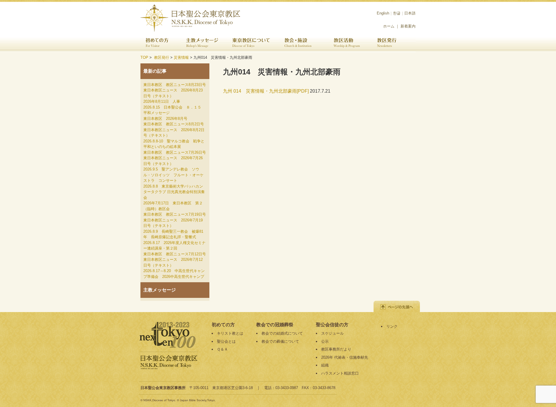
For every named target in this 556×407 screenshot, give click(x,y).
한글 (396, 13)
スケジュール (332, 333)
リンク (392, 326)
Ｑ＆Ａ (222, 349)
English (383, 13)
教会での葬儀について (280, 341)
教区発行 (394, 43)
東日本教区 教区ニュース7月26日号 (174, 152)
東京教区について (253, 43)
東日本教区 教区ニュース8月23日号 (174, 84)
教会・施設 (304, 43)
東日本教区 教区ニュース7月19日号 (174, 214)
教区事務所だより (336, 349)
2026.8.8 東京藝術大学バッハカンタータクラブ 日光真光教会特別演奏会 (174, 192)
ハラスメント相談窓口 (340, 373)
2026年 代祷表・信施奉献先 (344, 357)
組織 (325, 365)
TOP (144, 57)
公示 (325, 341)
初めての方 (160, 43)
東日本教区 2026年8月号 (165, 118)
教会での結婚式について (282, 333)
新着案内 (408, 26)
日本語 (410, 13)
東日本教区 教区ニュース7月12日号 (174, 254)
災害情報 (181, 57)
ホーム (388, 26)
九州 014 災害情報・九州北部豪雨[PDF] (266, 91)
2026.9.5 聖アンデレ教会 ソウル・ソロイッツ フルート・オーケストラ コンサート (173, 175)
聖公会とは (226, 341)
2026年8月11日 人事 (161, 101)
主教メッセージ (204, 43)
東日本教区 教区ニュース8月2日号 (173, 124)
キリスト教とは (230, 333)
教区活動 (350, 43)
